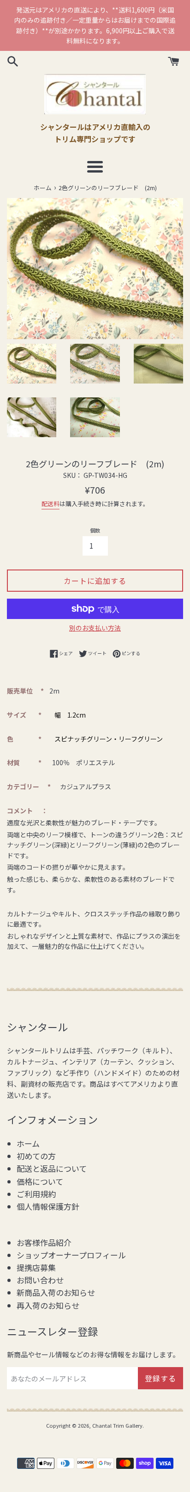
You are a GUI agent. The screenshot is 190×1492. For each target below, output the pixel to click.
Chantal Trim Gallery (117, 1425)
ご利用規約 (36, 1194)
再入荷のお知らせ (48, 1305)
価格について (40, 1181)
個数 (95, 530)
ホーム (28, 1143)
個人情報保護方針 (48, 1206)
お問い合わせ (40, 1280)
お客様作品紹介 (44, 1242)
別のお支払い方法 (95, 627)
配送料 (50, 503)
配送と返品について (52, 1168)
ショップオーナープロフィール (71, 1255)
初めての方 (36, 1156)
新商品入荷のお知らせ (56, 1292)
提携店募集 (36, 1267)
